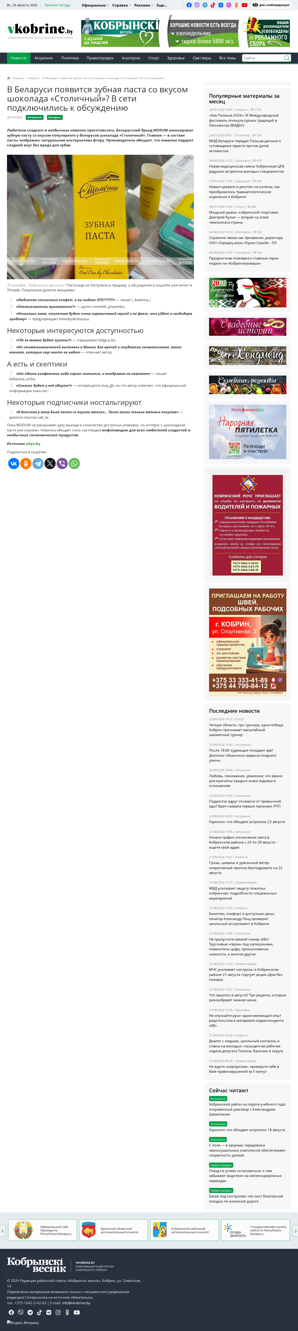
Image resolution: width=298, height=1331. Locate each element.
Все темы (227, 57)
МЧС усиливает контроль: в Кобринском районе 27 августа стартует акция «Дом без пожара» (245, 974)
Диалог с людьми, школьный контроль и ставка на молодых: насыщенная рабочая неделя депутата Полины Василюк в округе (246, 1046)
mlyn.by (33, 443)
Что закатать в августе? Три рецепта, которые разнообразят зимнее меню (247, 997)
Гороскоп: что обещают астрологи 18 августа (247, 1129)
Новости (18, 57)
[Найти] (285, 57)
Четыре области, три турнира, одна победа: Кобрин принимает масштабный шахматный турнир (246, 730)
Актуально (43, 57)
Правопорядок (100, 57)
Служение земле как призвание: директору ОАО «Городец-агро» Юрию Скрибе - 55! (246, 240)
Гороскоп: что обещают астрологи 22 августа (247, 821)
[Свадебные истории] (247, 326)
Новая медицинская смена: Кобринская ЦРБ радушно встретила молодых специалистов (246, 168)
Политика (70, 57)
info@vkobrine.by (76, 1303)
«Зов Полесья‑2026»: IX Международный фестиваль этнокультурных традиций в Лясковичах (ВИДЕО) (244, 120)
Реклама (142, 5)
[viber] (197, 5)
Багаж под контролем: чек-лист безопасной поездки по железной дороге (246, 1198)
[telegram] (205, 5)
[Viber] (62, 463)
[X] (50, 463)
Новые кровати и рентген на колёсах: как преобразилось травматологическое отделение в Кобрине (244, 191)
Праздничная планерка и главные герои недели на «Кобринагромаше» (243, 260)
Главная (18, 78)
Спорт (153, 57)
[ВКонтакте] (13, 463)
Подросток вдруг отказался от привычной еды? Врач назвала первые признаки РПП (245, 803)
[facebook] (189, 5)
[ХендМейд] (247, 355)
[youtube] (244, 5)
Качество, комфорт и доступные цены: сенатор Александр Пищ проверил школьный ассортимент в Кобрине (242, 918)
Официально (94, 5)
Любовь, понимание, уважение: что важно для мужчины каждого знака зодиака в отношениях (246, 780)
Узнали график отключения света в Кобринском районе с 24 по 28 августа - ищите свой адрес (243, 842)
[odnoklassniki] (236, 5)
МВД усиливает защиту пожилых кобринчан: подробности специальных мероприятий (243, 893)
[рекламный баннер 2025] (185, 31)
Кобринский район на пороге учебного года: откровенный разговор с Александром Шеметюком (247, 1109)
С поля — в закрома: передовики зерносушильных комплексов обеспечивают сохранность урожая (247, 1150)
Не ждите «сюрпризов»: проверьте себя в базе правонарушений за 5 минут (244, 1069)
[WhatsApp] (74, 463)
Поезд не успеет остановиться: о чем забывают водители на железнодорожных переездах (245, 1175)
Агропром (131, 57)
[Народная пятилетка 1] (247, 431)
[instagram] (228, 5)
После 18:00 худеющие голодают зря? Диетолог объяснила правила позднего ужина (242, 755)
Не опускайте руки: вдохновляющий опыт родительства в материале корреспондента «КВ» (246, 1020)
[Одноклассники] (25, 463)
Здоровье (176, 57)
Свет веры (202, 57)
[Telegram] (38, 463)
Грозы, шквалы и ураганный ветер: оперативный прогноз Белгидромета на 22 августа (245, 867)
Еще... (162, 5)
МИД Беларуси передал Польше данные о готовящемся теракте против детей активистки (245, 145)
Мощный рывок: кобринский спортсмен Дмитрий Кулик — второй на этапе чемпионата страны (243, 217)
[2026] (247, 292)
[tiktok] (213, 5)
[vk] (220, 5)
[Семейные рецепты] (247, 384)
